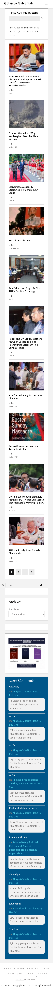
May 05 (12, 201)
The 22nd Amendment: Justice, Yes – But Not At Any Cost (25, 783)
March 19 (13, 406)
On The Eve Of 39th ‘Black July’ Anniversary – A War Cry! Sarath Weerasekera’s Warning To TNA (26, 500)
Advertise (31, 979)
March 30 (13, 561)
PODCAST (20, 968)
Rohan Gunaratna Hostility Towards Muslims (23, 447)
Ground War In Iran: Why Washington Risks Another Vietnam (23, 136)
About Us (33, 968)
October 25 (14, 248)
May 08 (12, 356)
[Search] (42, 18)
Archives (13, 609)
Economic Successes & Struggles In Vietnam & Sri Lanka (23, 190)
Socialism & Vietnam (20, 241)
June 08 (12, 299)
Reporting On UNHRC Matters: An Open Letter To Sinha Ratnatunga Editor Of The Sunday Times (25, 343)
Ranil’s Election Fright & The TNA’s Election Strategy (24, 289)
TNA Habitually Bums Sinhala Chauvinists (24, 552)
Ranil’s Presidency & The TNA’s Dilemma (25, 397)
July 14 (12, 511)
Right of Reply (26, 974)
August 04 (13, 457)
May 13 (12, 93)
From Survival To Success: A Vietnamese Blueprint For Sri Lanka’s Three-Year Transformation (25, 81)
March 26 (13, 147)
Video (8, 968)
